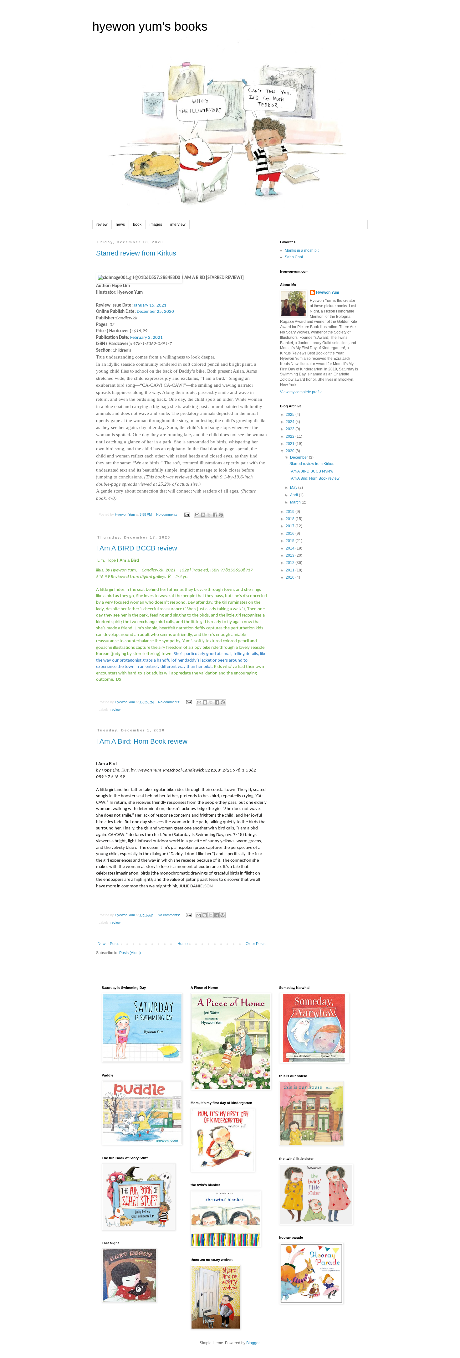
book (137, 224)
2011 (290, 570)
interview (178, 224)
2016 (290, 533)
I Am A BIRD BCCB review (136, 548)
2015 (290, 541)
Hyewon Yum (327, 292)
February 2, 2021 (146, 337)
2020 (290, 451)
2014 (290, 548)
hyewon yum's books (149, 26)
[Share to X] (209, 515)
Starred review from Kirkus (136, 253)
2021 (290, 443)
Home (182, 944)
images (156, 224)
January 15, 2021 (150, 305)
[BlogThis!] (203, 515)
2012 (290, 562)
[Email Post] (187, 514)
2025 (290, 414)
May (294, 487)
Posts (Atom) (130, 953)
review (102, 224)
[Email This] (197, 515)
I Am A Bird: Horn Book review (141, 741)
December (299, 457)
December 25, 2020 (155, 311)
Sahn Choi (294, 257)
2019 (290, 511)
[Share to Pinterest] (221, 515)
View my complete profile (301, 392)
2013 (290, 555)
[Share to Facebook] (215, 515)
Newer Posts (108, 944)
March (296, 502)
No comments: (167, 514)
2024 (290, 422)
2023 (290, 429)
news (120, 224)
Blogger (252, 1343)
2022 (290, 436)
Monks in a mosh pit (302, 250)
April (294, 495)
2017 (290, 526)
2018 (290, 519)
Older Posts (255, 944)
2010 (290, 577)
